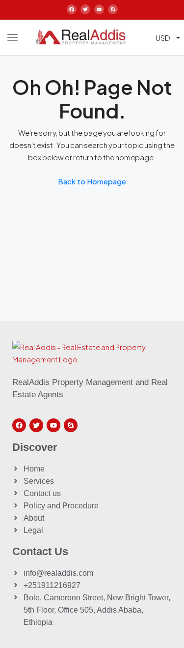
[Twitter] (85, 9)
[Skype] (113, 9)
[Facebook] (72, 9)
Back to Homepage (92, 181)
